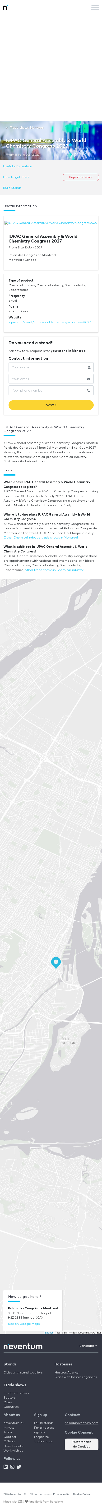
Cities (8, 1402)
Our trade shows (16, 1393)
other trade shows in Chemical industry (54, 570)
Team (8, 1432)
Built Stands (12, 188)
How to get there (16, 177)
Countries (11, 1406)
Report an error (81, 177)
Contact (10, 1437)
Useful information (17, 166)
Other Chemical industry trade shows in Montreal (41, 537)
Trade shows (15, 1385)
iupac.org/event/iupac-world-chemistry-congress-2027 (50, 322)
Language (87, 1345)
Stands (10, 1364)
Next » (51, 405)
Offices (9, 1441)
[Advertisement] (51, 68)
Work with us (13, 1450)
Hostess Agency (67, 1372)
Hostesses (63, 1364)
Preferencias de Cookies (81, 1444)
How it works (13, 1446)
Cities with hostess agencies (76, 1377)
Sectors (9, 1397)
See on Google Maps (24, 1323)
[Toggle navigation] (95, 7)
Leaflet (49, 1332)
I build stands (43, 1423)
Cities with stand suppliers (23, 1372)
